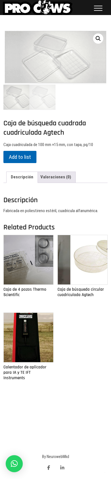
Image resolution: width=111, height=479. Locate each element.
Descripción (22, 177)
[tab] (22, 177)
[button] (14, 463)
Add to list (20, 157)
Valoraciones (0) (55, 177)
